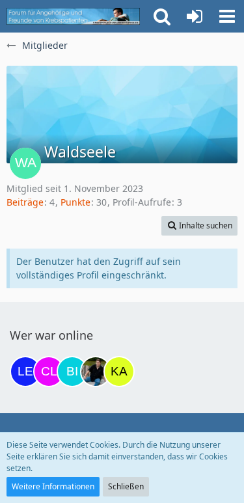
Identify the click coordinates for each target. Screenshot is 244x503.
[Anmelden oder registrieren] (195, 16)
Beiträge (25, 202)
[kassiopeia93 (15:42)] (119, 371)
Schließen (126, 486)
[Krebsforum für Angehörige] (73, 16)
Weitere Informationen (53, 486)
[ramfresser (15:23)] (95, 371)
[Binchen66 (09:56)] (72, 371)
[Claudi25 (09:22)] (48, 371)
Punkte (75, 202)
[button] (227, 16)
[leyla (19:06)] (25, 371)
